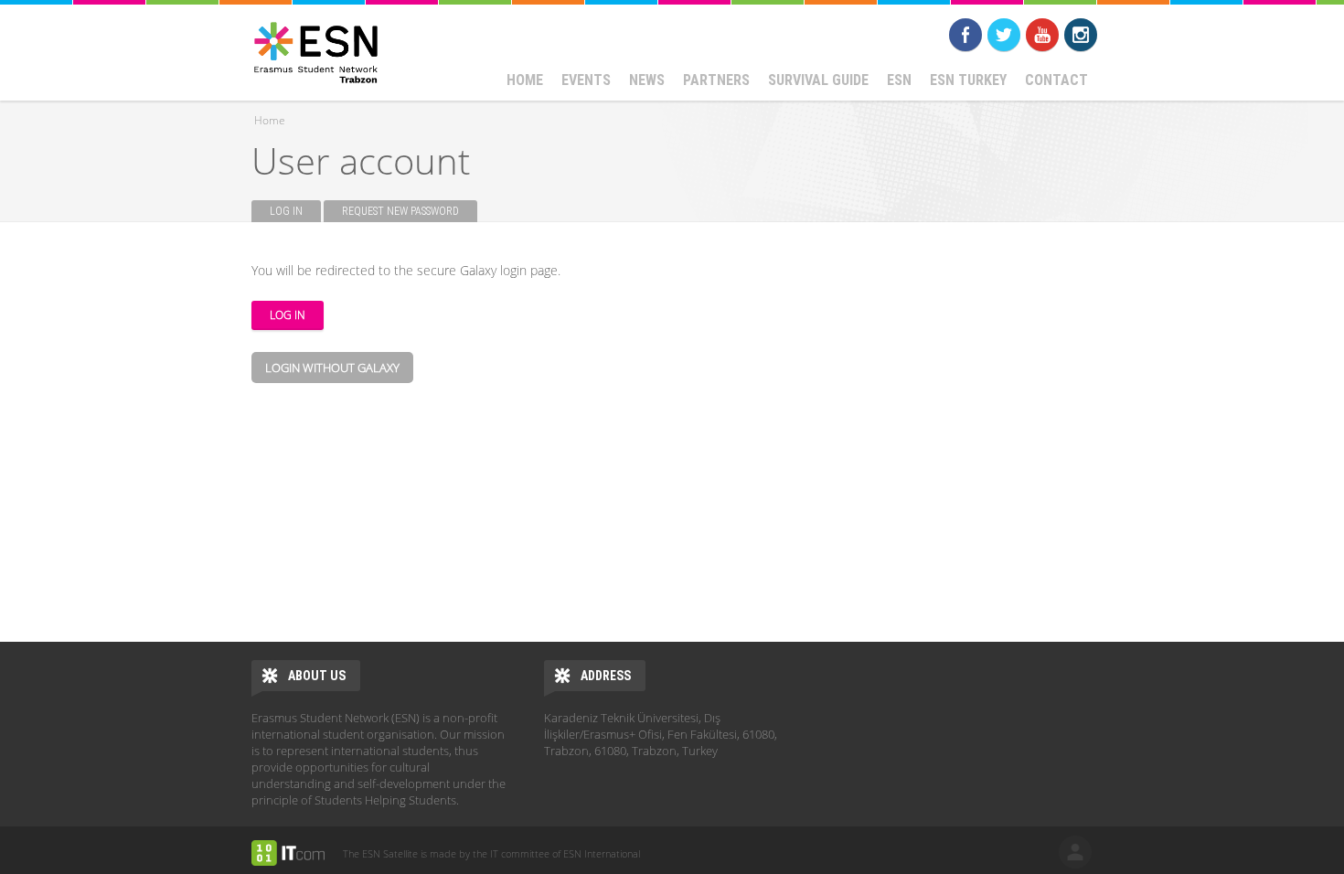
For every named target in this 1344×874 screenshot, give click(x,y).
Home (525, 80)
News (647, 80)
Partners (716, 80)
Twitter (1003, 34)
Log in (295, 211)
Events (586, 80)
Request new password (400, 211)
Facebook (965, 34)
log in (1075, 852)
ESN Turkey (968, 80)
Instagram (1080, 34)
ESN (899, 80)
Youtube (1042, 34)
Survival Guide (818, 80)
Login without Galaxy (332, 367)
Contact (1056, 80)
